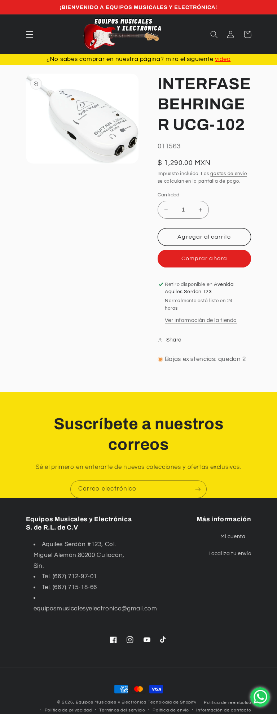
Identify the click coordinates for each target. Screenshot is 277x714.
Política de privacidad (68, 710)
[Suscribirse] (198, 489)
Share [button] (173, 340)
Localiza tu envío (229, 553)
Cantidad (169, 194)
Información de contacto (223, 710)
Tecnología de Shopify (172, 702)
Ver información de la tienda (201, 320)
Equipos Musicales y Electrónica (111, 702)
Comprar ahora (204, 258)
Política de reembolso (227, 703)
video (222, 59)
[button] (29, 34)
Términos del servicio (122, 710)
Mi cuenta (233, 536)
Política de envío (171, 710)
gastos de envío (228, 173)
